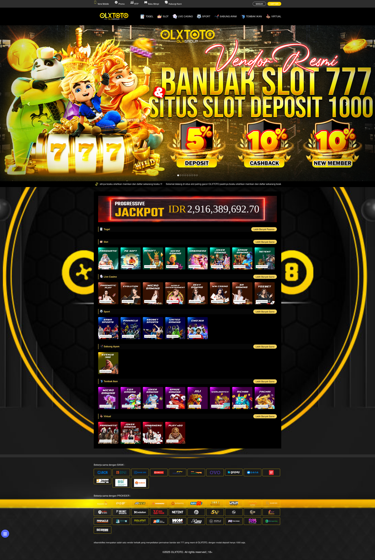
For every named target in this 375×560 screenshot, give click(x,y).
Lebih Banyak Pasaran (264, 229)
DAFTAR (274, 3)
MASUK (259, 3)
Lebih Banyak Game (265, 241)
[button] (28, 103)
